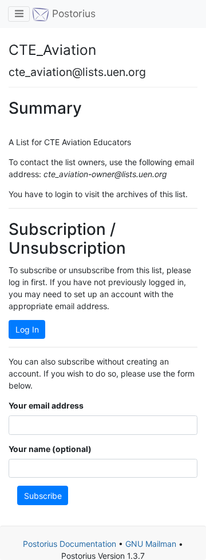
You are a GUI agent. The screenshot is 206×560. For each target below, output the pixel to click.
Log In (27, 329)
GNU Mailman (150, 544)
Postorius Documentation (69, 544)
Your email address (46, 405)
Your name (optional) (50, 449)
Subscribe (43, 496)
